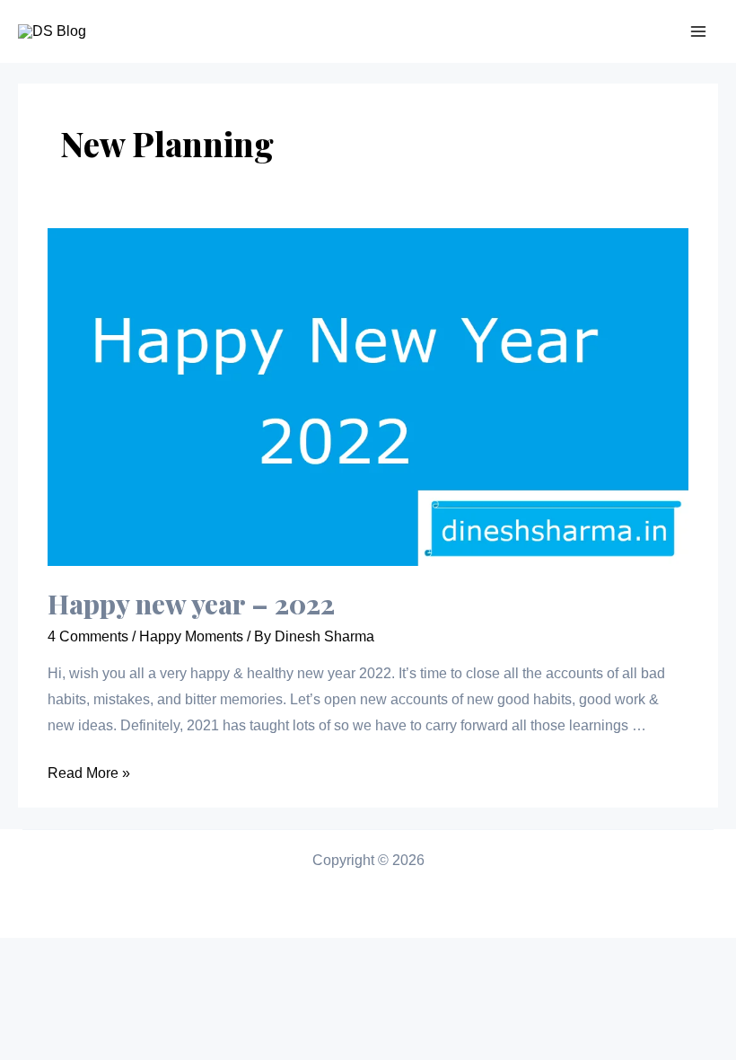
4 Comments (88, 636)
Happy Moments (191, 636)
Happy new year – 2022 (191, 604)
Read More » (89, 773)
